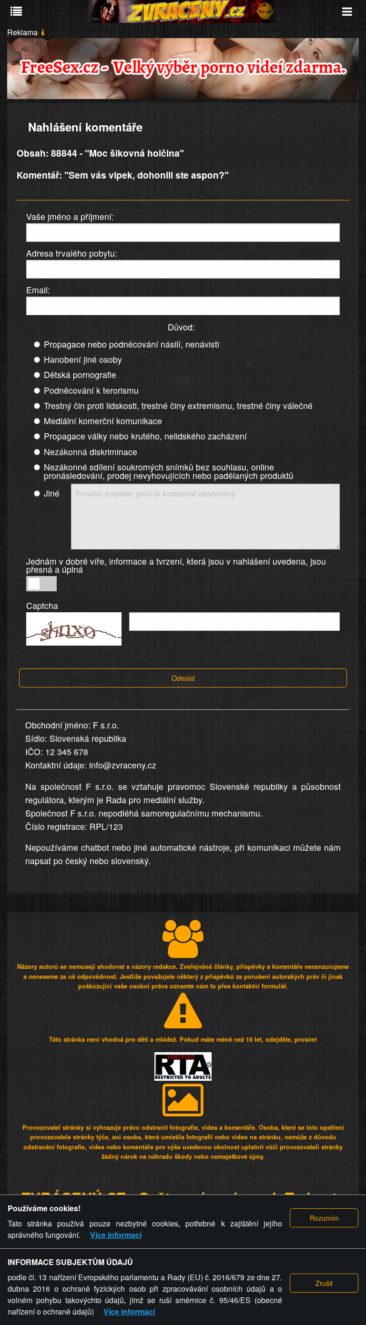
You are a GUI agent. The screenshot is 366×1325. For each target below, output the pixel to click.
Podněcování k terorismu (91, 390)
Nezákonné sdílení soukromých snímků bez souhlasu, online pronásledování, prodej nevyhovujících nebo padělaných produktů (169, 471)
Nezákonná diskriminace (90, 452)
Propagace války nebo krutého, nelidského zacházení (145, 436)
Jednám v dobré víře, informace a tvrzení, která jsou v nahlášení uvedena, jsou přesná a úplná (176, 565)
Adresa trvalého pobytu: (71, 253)
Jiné (52, 493)
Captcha (42, 605)
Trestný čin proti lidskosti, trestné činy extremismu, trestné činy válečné (178, 405)
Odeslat (183, 678)
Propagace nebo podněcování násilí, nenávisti (131, 344)
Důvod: (181, 327)
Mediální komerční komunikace (103, 421)
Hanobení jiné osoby (83, 359)
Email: (38, 290)
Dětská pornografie (80, 374)
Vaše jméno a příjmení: (70, 216)
